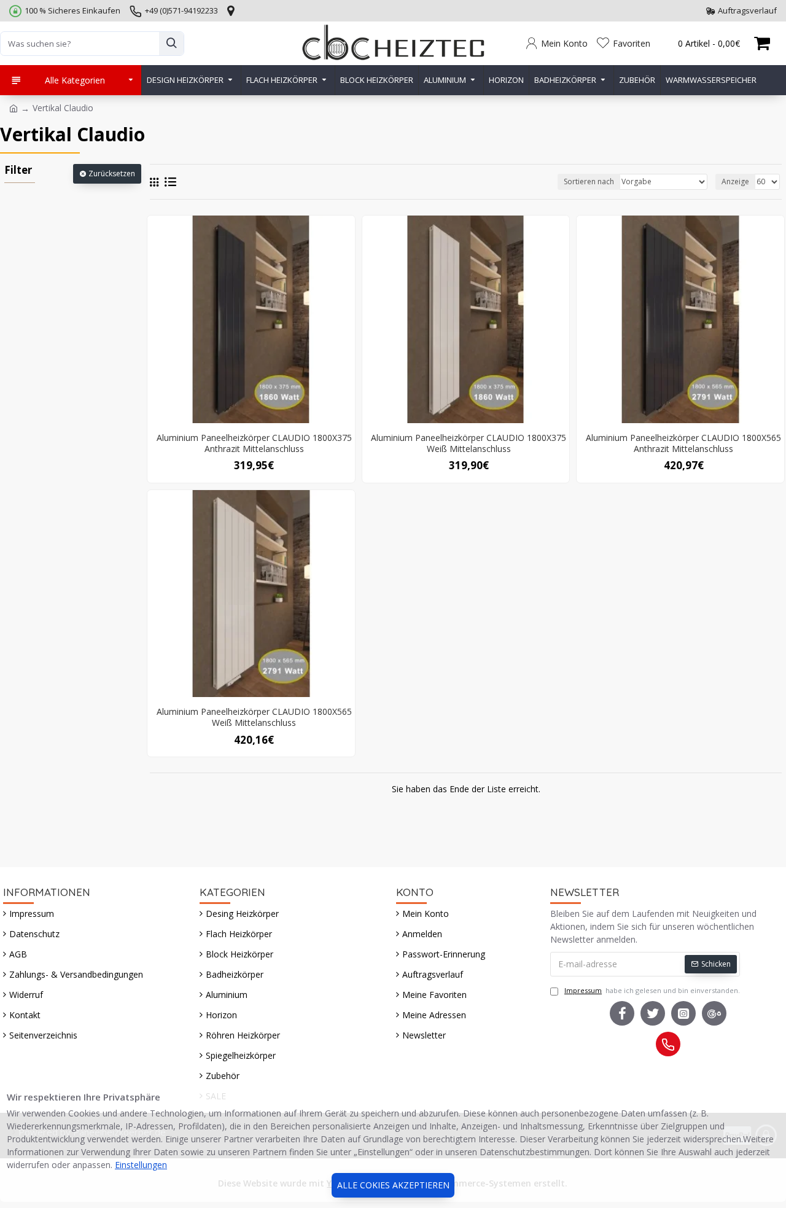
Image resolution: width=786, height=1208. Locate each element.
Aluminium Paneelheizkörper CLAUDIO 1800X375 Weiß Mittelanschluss (468, 443)
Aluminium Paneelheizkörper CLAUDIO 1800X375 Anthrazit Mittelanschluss (254, 443)
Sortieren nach (589, 181)
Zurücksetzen (111, 173)
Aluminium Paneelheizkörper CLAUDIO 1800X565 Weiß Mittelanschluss (254, 717)
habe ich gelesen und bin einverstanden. (652, 990)
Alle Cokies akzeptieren (393, 1185)
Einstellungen (141, 1165)
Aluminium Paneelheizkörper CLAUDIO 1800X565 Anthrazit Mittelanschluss (683, 443)
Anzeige (735, 181)
